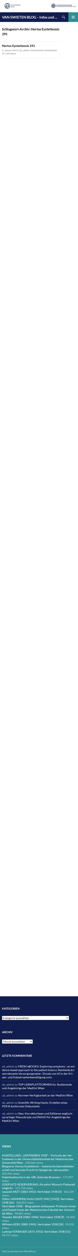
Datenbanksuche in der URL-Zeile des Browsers (31, 1177)
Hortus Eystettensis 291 (18, 46)
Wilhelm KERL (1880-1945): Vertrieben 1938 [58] (32, 1224)
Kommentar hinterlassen (44, 50)
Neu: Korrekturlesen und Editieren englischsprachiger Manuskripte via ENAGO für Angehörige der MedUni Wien (37, 1117)
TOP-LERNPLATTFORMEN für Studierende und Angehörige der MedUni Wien (37, 1086)
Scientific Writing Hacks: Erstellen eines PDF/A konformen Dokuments (34, 1104)
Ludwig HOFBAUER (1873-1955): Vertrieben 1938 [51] (36, 1231)
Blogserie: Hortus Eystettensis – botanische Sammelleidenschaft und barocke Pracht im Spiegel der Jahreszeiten (38, 1168)
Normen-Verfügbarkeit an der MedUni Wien (45, 1095)
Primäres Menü (73, 17)
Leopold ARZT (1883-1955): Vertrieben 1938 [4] (31, 1191)
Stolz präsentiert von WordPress (19, 1251)
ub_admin (24, 50)
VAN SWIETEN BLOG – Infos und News (30, 17)
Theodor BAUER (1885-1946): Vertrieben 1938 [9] (33, 1217)
